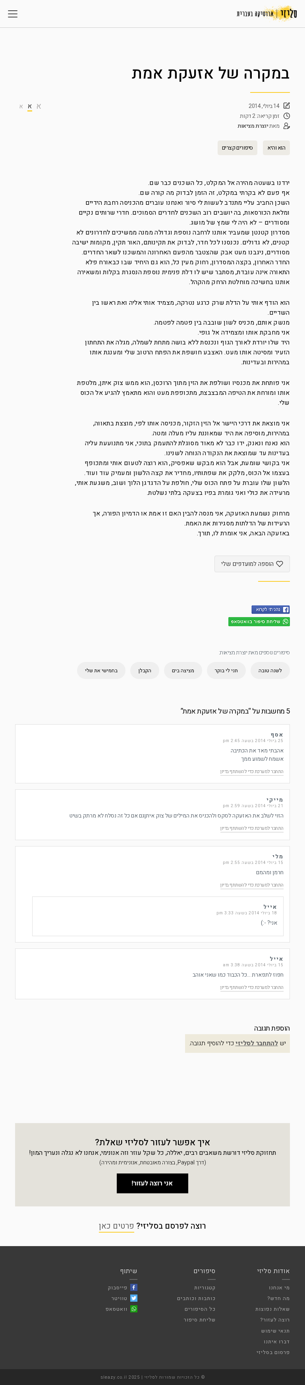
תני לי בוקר (226, 670)
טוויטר (119, 1298)
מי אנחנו (279, 1287)
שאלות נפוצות (272, 1309)
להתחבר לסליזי (257, 1043)
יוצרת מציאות (252, 126)
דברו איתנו (277, 1341)
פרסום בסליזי (273, 1352)
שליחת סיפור (200, 1319)
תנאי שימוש (275, 1331)
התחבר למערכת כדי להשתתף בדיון (252, 771)
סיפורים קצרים (237, 148)
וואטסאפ (116, 1309)
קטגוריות (205, 1287)
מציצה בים (183, 670)
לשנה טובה (270, 670)
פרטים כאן (116, 1226)
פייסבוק (117, 1287)
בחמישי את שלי (101, 670)
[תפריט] (12, 13)
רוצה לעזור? (275, 1319)
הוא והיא (276, 148)
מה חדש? (278, 1298)
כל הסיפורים (200, 1309)
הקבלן (144, 670)
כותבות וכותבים (196, 1298)
